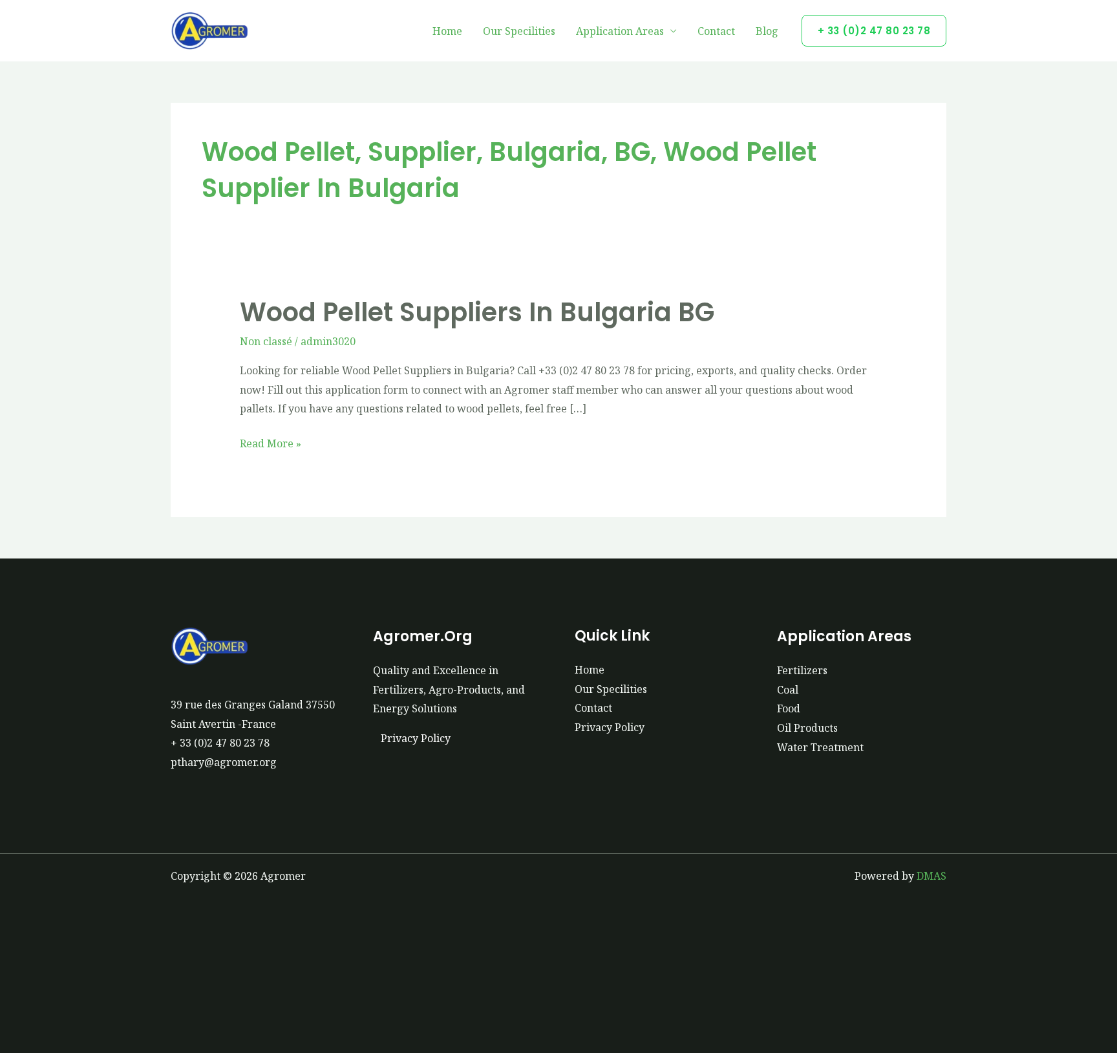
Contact (716, 31)
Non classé (266, 341)
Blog (767, 31)
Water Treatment (820, 747)
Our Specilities (519, 31)
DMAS (931, 876)
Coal (787, 690)
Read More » (270, 442)
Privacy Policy (416, 738)
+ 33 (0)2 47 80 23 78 (220, 743)
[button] (874, 31)
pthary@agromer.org (224, 762)
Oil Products (807, 728)
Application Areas (620, 31)
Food (788, 708)
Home (447, 31)
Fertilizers (802, 670)
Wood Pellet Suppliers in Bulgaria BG (477, 312)
